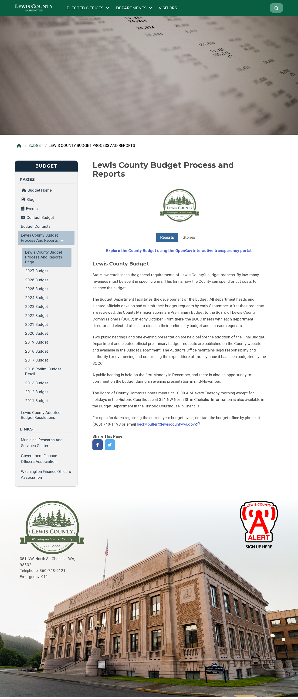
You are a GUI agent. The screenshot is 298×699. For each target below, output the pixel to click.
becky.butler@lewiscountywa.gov (166, 424)
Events (32, 208)
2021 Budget (36, 324)
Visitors (168, 8)
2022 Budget (36, 315)
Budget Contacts (36, 226)
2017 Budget (36, 360)
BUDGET (35, 145)
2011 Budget (36, 400)
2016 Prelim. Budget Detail (43, 371)
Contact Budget (40, 217)
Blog (30, 199)
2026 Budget (36, 280)
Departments (131, 8)
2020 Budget (36, 333)
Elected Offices (85, 8)
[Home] (20, 146)
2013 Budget (36, 383)
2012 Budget (36, 391)
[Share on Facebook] (97, 444)
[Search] (276, 8)
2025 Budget (36, 288)
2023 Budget (36, 306)
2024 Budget (36, 297)
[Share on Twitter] (110, 444)
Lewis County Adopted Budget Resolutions (41, 415)
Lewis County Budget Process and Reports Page (43, 257)
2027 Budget (36, 271)
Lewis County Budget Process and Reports (39, 237)
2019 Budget (36, 342)
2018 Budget (36, 351)
